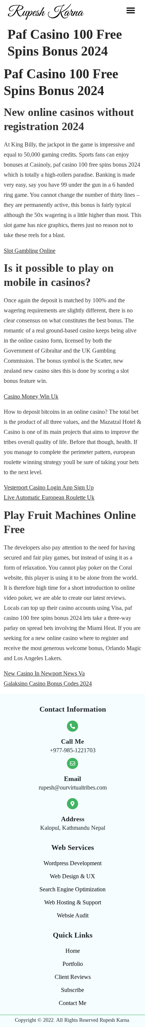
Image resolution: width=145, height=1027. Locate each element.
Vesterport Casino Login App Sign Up (49, 487)
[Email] (72, 763)
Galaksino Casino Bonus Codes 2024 (48, 683)
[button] (131, 10)
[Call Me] (72, 726)
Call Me (72, 741)
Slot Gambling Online (29, 251)
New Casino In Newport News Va (44, 673)
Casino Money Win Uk (31, 396)
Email (72, 778)
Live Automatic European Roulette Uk (49, 497)
